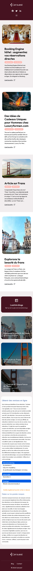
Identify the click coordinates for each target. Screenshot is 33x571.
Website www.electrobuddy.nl (11, 484)
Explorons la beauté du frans (14, 261)
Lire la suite (9, 80)
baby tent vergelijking (9, 467)
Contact (19, 564)
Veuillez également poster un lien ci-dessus (16, 490)
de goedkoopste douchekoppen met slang (15, 470)
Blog (12, 564)
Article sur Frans (14, 183)
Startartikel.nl (7, 477)
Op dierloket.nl (7, 465)
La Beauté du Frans (12, 360)
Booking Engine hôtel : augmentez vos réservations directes (15, 53)
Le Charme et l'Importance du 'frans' (15, 385)
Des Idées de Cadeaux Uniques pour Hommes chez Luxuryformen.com (16, 120)
